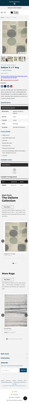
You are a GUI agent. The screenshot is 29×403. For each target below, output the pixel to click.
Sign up (23, 370)
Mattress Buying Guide (6, 382)
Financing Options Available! (10, 80)
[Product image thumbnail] (9, 59)
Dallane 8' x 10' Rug (9, 254)
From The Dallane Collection (8, 65)
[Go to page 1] (13, 263)
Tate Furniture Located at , (20, 382)
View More (7, 207)
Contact (14, 380)
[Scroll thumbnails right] (26, 59)
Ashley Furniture (6, 70)
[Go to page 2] (14, 263)
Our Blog (14, 384)
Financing (20, 380)
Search (2, 380)
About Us (8, 380)
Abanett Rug (7, 328)
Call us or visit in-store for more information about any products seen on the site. (14, 76)
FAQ (25, 380)
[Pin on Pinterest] (11, 86)
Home (2, 17)
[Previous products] (2, 241)
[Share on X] (5, 86)
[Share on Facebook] (2, 86)
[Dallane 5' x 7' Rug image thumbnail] (3, 59)
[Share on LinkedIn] (8, 86)
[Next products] (26, 241)
